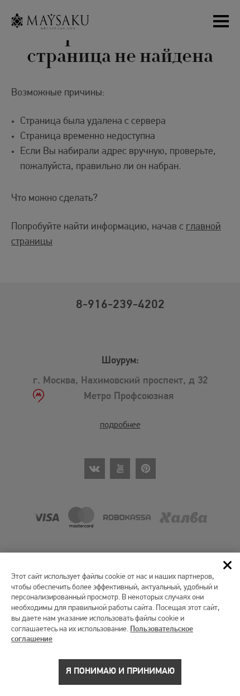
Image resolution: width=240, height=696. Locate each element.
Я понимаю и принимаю (120, 671)
